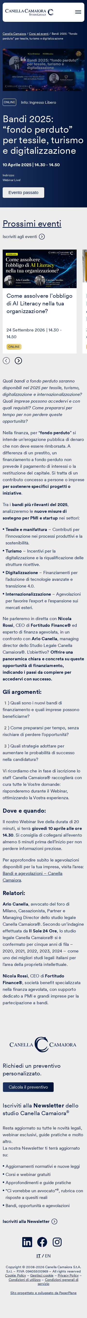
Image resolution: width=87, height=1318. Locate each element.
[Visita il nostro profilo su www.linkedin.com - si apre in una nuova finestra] (27, 1242)
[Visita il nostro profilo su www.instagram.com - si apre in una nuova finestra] (57, 1242)
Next (18, 361)
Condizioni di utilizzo (25, 1279)
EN (48, 1255)
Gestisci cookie (41, 1275)
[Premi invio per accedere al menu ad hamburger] (78, 11)
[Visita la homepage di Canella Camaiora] (29, 12)
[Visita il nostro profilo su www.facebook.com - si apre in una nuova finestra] (42, 1242)
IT (38, 1255)
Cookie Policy (15, 1275)
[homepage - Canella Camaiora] (43, 1044)
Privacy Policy (68, 1275)
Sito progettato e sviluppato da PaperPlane (43, 1293)
